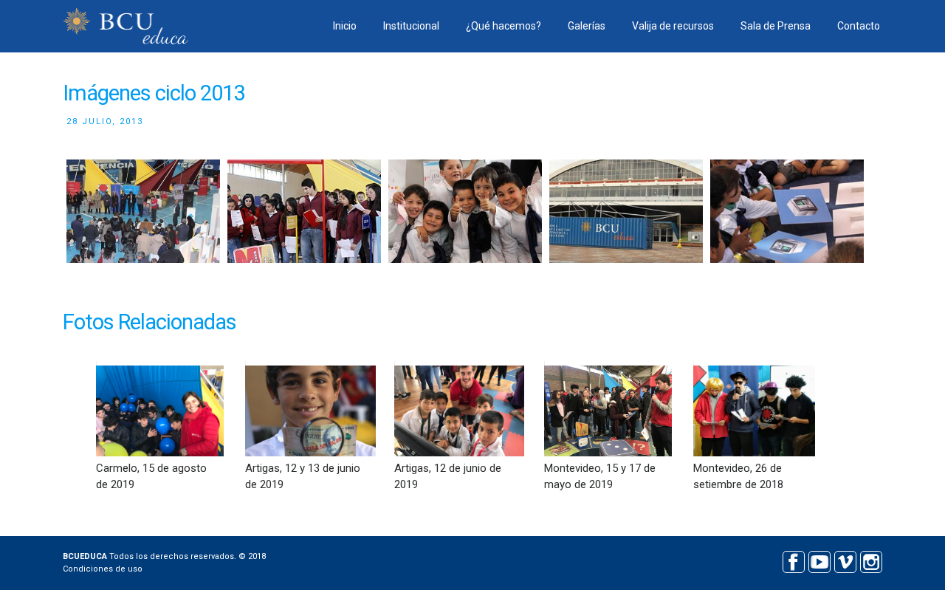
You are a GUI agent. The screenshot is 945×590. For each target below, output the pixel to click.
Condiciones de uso (102, 569)
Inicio (345, 26)
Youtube (819, 560)
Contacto (858, 26)
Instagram (871, 560)
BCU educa (125, 26)
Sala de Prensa (775, 26)
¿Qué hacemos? (503, 26)
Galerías (586, 26)
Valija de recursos (673, 26)
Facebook (793, 560)
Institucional (411, 26)
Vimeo (845, 560)
